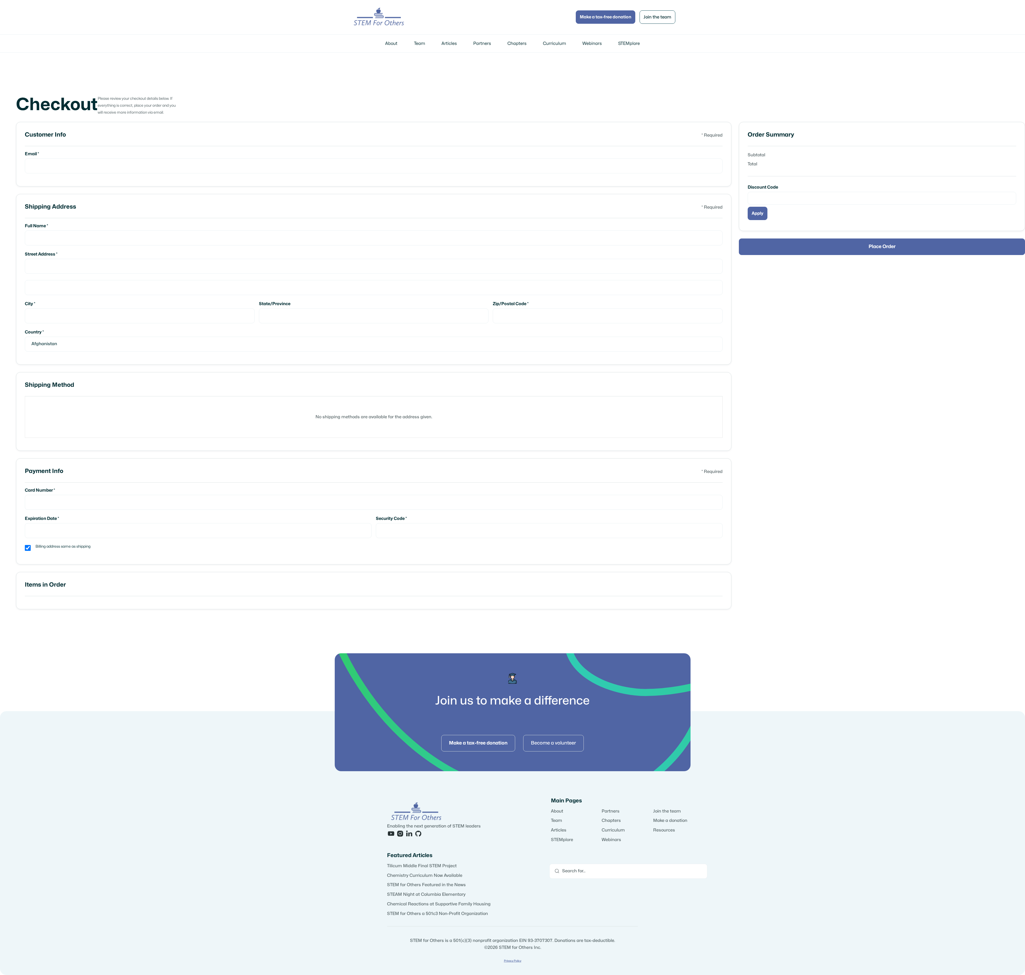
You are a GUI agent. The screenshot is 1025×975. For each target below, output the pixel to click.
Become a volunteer (553, 743)
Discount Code (763, 187)
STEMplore (629, 43)
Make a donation (670, 820)
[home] (379, 17)
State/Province (274, 304)
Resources (664, 830)
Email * (32, 154)
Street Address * (41, 254)
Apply (757, 213)
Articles (449, 43)
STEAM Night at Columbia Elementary (426, 894)
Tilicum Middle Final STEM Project (422, 866)
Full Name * (36, 226)
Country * (34, 332)
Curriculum (554, 43)
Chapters (516, 43)
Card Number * (40, 490)
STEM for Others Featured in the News (426, 885)
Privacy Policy (512, 961)
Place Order (882, 246)
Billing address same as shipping (63, 546)
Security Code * (391, 518)
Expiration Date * (42, 518)
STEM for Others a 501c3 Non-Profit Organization (437, 914)
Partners (482, 43)
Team (419, 43)
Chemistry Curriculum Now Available (424, 875)
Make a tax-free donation (605, 17)
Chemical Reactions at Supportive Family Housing (439, 904)
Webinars (592, 43)
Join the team (657, 17)
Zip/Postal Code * (511, 304)
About (391, 43)
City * (30, 304)
